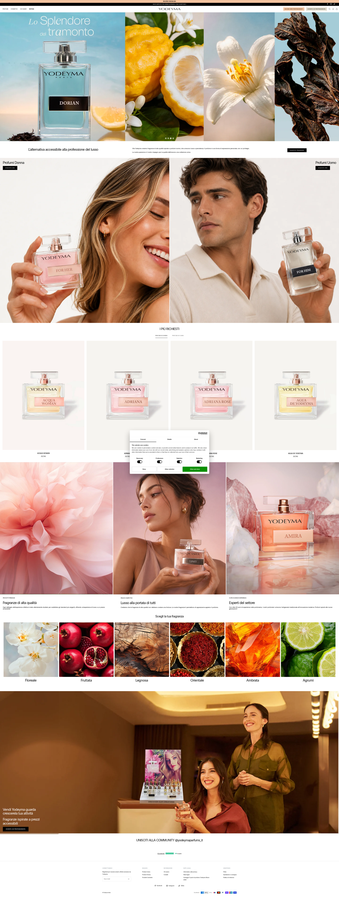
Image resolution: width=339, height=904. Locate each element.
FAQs (224, 872)
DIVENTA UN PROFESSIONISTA (316, 9)
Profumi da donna (161, 335)
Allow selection (169, 469)
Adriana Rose (211, 453)
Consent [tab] (143, 439)
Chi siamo (166, 872)
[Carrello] (337, 9)
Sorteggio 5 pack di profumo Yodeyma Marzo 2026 (196, 879)
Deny (144, 469)
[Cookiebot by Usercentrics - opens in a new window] (199, 433)
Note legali (186, 874)
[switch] (159, 461)
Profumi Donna (146, 874)
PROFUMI (5, 9)
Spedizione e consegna (230, 874)
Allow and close (195, 469)
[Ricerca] (329, 9)
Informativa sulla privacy (190, 872)
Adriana (127, 453)
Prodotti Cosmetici (147, 877)
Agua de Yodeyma (295, 453)
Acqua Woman (43, 453)
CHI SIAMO (23, 9)
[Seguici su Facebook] (327, 4)
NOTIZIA (31, 9)
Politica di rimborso (228, 877)
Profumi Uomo (146, 872)
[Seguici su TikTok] (334, 4)
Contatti (166, 874)
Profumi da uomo (178, 335)
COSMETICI (14, 9)
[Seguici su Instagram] (331, 4)
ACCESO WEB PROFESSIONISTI (294, 9)
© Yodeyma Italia (106, 892)
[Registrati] (128, 879)
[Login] (333, 9)
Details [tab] (169, 439)
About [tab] (196, 439)
